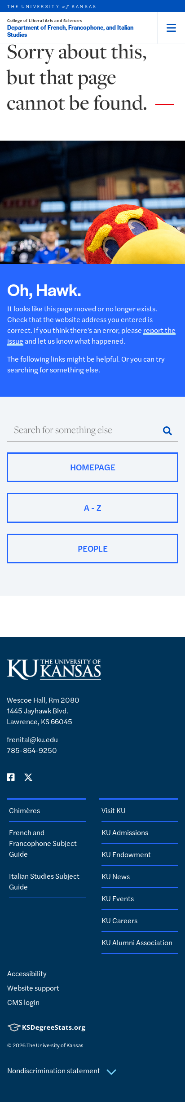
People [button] (93, 548)
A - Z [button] (92, 507)
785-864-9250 (32, 750)
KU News (115, 876)
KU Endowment (126, 854)
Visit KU (113, 810)
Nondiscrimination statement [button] (54, 1070)
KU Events (117, 898)
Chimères (24, 810)
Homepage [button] (92, 467)
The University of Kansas (55, 1045)
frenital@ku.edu (32, 739)
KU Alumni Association (136, 942)
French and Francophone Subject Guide (43, 843)
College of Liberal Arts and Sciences (44, 20)
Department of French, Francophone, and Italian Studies (70, 31)
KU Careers (119, 920)
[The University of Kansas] (54, 676)
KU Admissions (124, 832)
